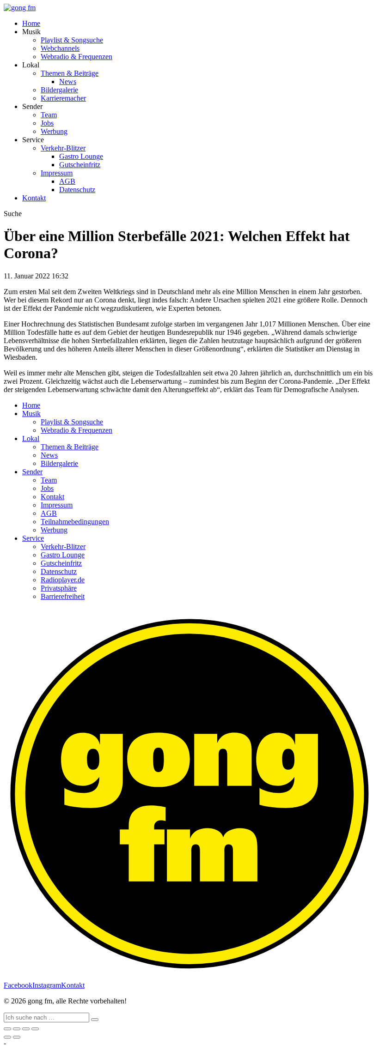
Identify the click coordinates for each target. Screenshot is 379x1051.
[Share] (16, 1028)
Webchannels (60, 48)
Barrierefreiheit (63, 596)
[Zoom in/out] (35, 1028)
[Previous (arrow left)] (7, 1037)
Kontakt (34, 198)
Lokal (30, 438)
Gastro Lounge (81, 156)
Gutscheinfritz (79, 165)
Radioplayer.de (63, 580)
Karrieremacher (63, 98)
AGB (67, 181)
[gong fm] (20, 8)
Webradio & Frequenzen (76, 56)
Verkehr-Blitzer (63, 148)
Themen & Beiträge (69, 73)
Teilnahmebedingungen (75, 522)
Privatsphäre (59, 588)
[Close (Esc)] (7, 1028)
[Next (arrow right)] (16, 1037)
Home (31, 23)
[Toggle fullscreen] (26, 1028)
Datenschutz (77, 189)
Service (33, 538)
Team (49, 115)
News (67, 81)
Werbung (54, 131)
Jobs (47, 123)
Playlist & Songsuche (72, 40)
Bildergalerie (59, 90)
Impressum (57, 173)
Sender (32, 472)
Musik (31, 413)
